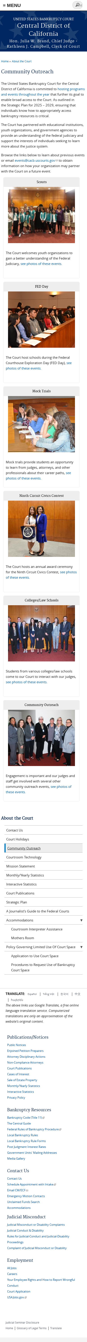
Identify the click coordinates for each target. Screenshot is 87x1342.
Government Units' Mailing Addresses (32, 1153)
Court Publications (20, 893)
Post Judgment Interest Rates (26, 1147)
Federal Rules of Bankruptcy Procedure (34, 1129)
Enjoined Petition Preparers (25, 1051)
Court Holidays (17, 839)
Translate (56, 1328)
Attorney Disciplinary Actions (26, 1057)
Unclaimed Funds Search (23, 1202)
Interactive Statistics (21, 884)
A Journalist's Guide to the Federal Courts (37, 911)
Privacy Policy (16, 1098)
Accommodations (19, 920)
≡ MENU (12, 5)
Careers (12, 1274)
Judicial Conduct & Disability (25, 1230)
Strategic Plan (16, 902)
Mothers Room (22, 938)
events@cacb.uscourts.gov (36, 160)
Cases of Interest (18, 1074)
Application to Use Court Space (34, 956)
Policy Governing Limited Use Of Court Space (40, 947)
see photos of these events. (41, 263)
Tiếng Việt (48, 994)
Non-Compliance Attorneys (25, 1062)
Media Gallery (16, 1159)
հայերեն (17, 999)
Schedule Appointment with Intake (31, 1184)
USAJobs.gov (17, 1297)
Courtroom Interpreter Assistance (36, 929)
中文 (78, 994)
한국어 (64, 994)
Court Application (18, 1291)
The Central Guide (19, 1123)
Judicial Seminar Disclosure (22, 1322)
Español (32, 994)
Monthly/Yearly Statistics (25, 875)
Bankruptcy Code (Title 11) (26, 1118)
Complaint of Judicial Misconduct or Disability (37, 1248)
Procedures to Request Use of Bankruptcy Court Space (43, 967)
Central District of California (43, 30)
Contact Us (14, 830)
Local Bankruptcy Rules (22, 1135)
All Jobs (12, 1268)
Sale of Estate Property (22, 1080)
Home (5, 61)
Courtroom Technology (23, 857)
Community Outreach (24, 848)
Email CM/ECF (17, 1190)
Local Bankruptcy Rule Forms (26, 1141)
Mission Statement (20, 866)
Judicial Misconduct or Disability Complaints (36, 1225)
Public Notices (16, 1045)
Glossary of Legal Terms (32, 1328)
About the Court (21, 61)
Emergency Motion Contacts (26, 1196)
